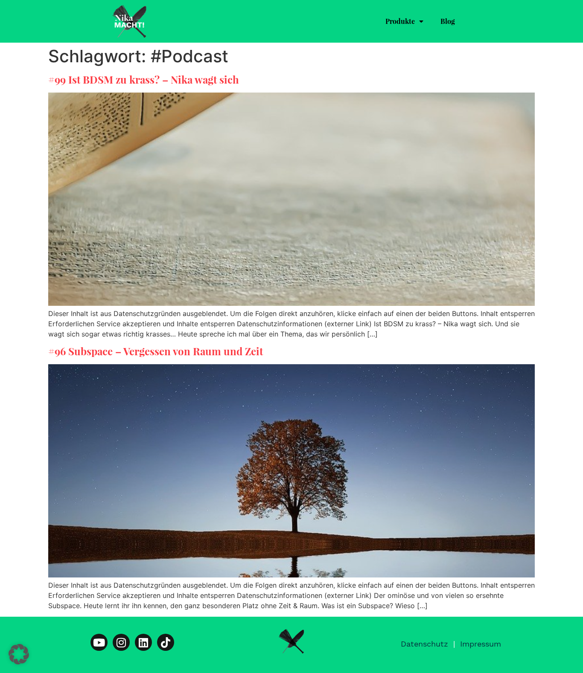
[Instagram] (121, 642)
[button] (19, 654)
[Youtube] (99, 642)
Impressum (480, 643)
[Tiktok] (165, 642)
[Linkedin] (143, 642)
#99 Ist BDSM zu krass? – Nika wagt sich (143, 79)
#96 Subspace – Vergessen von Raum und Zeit (155, 351)
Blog (447, 21)
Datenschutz (424, 643)
